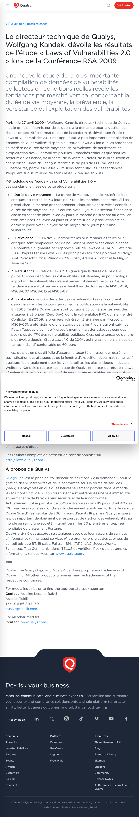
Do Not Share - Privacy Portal (79, 807)
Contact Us (12, 785)
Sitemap (99, 760)
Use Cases (56, 748)
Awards (10, 766)
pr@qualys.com (33, 622)
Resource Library (105, 754)
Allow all (113, 435)
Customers (12, 772)
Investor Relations (16, 748)
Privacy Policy (66, 802)
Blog (97, 748)
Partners (10, 754)
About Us (11, 742)
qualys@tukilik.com (21, 609)
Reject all (25, 435)
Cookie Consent (50, 807)
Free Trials (56, 760)
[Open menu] (7, 5)
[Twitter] (52, 719)
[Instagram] (66, 719)
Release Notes (103, 779)
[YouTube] (111, 719)
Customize (67, 435)
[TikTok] (81, 719)
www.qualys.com (69, 554)
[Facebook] (126, 719)
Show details (119, 424)
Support (99, 766)
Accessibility (84, 802)
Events (9, 760)
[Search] (108, 5)
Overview (56, 742)
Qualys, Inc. (14, 478)
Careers (10, 779)
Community (101, 772)
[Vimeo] (96, 719)
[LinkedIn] (37, 719)
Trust (124, 802)
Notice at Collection (106, 802)
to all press (27, 24)
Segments (56, 754)
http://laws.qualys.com (24, 460)
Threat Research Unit (107, 742)
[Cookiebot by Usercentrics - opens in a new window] (119, 378)
